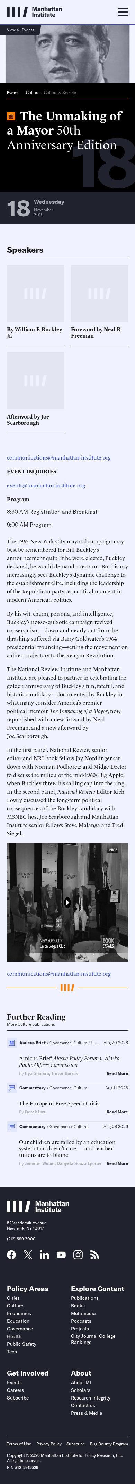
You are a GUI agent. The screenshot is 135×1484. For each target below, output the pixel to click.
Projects (80, 1328)
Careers (15, 1390)
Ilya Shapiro (37, 1073)
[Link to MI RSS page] (94, 1257)
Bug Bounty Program (109, 1443)
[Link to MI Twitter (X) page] (28, 1257)
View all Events (20, 29)
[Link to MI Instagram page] (78, 1257)
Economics (19, 1313)
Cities (13, 1298)
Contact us (83, 1405)
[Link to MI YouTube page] (61, 1255)
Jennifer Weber (40, 1163)
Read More (117, 1073)
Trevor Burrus (64, 1073)
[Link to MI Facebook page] (11, 1257)
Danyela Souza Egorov (79, 1163)
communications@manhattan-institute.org (59, 457)
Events (14, 1382)
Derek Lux (35, 1111)
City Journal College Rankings (93, 1339)
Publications (85, 1298)
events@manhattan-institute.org (46, 485)
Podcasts (81, 1321)
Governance (20, 1328)
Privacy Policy (49, 1443)
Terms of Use (19, 1443)
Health (14, 1336)
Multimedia (83, 1313)
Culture (32, 92)
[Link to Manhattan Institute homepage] (38, 1210)
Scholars (80, 1390)
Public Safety (21, 1344)
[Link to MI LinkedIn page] (44, 1257)
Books (78, 1306)
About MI (81, 1382)
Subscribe (18, 1398)
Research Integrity (90, 1398)
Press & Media (86, 1413)
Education (18, 1321)
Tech (12, 1351)
